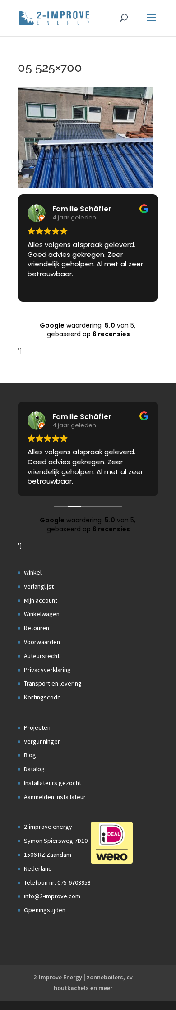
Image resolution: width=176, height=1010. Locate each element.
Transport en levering (53, 683)
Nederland (38, 868)
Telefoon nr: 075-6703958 (57, 882)
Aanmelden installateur (55, 797)
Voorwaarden (42, 642)
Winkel (33, 572)
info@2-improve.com (52, 896)
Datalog (34, 769)
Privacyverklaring (47, 670)
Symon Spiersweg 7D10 (56, 840)
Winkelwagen (42, 614)
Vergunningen (42, 741)
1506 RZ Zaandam (47, 854)
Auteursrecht (42, 656)
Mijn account (40, 600)
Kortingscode (42, 697)
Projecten (37, 727)
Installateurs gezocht (52, 783)
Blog (30, 755)
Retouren (36, 628)
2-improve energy (48, 827)
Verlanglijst (39, 586)
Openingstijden (44, 910)
